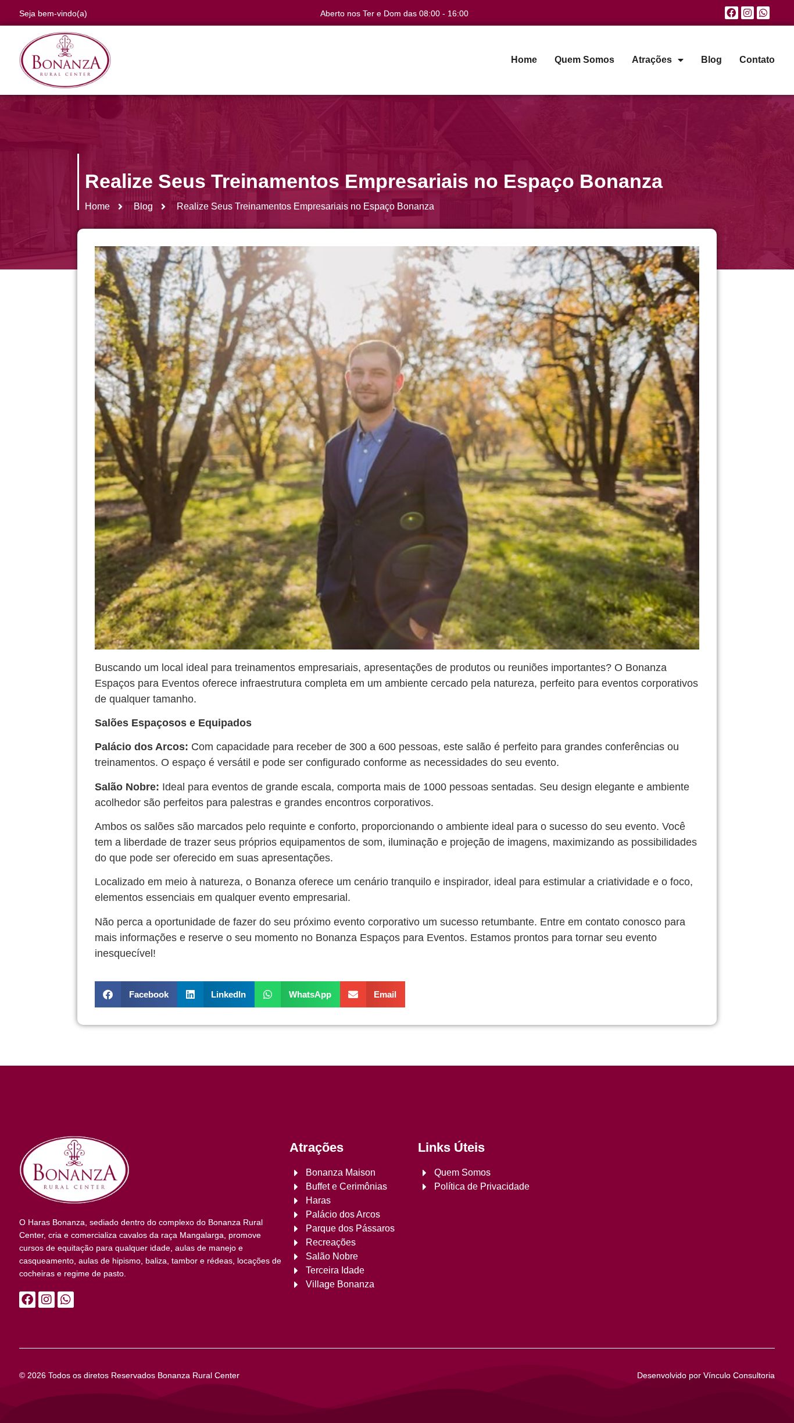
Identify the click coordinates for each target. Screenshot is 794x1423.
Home (524, 60)
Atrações (652, 60)
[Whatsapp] (763, 12)
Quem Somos (584, 60)
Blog (711, 60)
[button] (136, 994)
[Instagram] (747, 12)
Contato (757, 60)
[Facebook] (731, 12)
